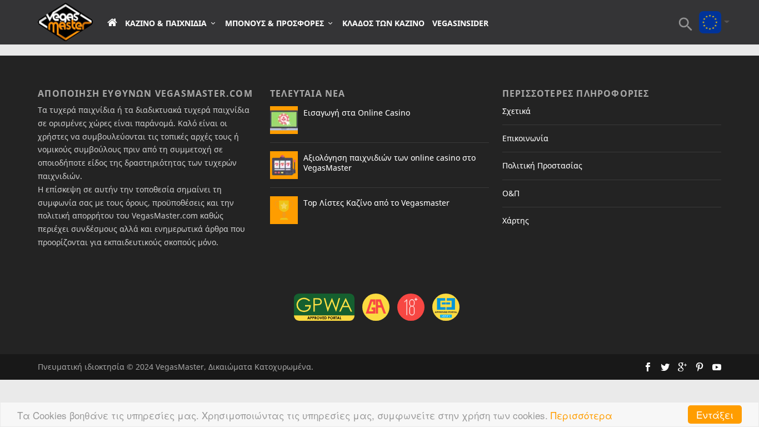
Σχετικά (516, 111)
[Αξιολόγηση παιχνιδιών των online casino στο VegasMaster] (284, 165)
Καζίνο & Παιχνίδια (166, 23)
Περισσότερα (581, 415)
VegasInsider (460, 23)
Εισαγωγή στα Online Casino (356, 112)
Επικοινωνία (525, 138)
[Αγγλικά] (710, 14)
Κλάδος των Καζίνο (383, 23)
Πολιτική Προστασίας (542, 165)
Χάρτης (515, 220)
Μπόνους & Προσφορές (274, 23)
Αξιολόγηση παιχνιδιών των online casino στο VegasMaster (389, 162)
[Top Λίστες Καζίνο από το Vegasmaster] (284, 210)
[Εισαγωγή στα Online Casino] (284, 120)
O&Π (511, 193)
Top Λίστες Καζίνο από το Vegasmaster (376, 202)
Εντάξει (714, 414)
